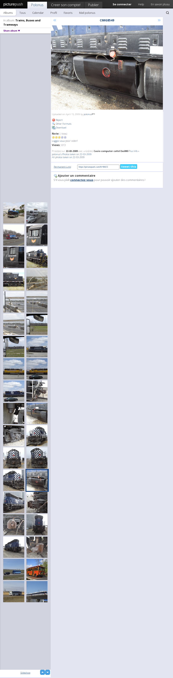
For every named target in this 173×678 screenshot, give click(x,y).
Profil (53, 13)
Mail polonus (87, 13)
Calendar (38, 13)
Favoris (68, 13)
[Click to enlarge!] (107, 67)
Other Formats (63, 123)
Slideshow (25, 672)
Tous (22, 13)
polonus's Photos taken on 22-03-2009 (72, 154)
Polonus (37, 4)
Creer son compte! (65, 4)
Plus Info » (134, 151)
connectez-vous (81, 180)
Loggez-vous (58, 140)
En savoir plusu (160, 4)
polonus (88, 114)
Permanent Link (62, 166)
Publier (93, 4)
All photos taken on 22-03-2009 (68, 157)
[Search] (167, 12)
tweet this (128, 166)
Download (60, 127)
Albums (8, 13)
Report (59, 119)
